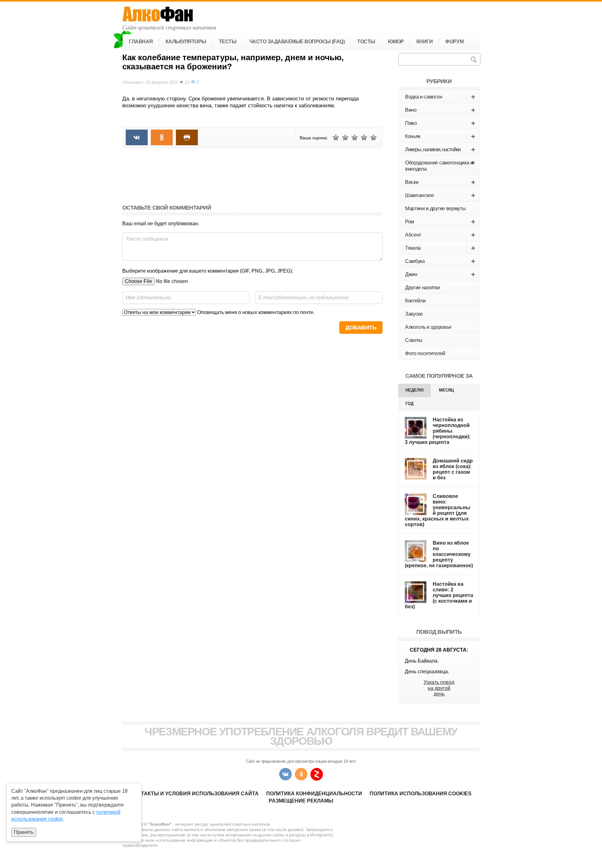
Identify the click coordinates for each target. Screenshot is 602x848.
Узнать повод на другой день (439, 688)
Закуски (414, 314)
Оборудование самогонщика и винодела (440, 165)
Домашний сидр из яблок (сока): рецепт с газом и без (453, 469)
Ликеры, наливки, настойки (440, 149)
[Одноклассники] (301, 774)
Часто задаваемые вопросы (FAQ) (297, 41)
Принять (24, 832)
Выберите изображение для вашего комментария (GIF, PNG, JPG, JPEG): (207, 271)
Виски (440, 182)
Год (409, 403)
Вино (440, 110)
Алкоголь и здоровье (428, 327)
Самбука (440, 261)
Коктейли (415, 300)
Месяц (446, 390)
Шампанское (440, 195)
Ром (440, 221)
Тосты (366, 41)
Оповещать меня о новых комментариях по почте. (255, 312)
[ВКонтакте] (285, 774)
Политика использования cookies (421, 793)
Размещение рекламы (301, 800)
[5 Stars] (373, 137)
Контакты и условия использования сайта (194, 793)
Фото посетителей (425, 353)
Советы (413, 340)
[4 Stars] (364, 137)
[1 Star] (336, 137)
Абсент (440, 235)
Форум (454, 41)
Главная (141, 41)
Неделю (414, 390)
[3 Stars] (354, 137)
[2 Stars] (345, 137)
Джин (440, 274)
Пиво (440, 123)
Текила (440, 248)
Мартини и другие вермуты (435, 208)
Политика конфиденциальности (314, 793)
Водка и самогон (440, 97)
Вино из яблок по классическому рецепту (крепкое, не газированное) (439, 554)
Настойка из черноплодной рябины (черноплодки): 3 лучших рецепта (438, 431)
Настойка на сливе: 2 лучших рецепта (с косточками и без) (439, 595)
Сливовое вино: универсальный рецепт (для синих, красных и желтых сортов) (437, 510)
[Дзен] (316, 774)
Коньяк (440, 136)
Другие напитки (422, 287)
